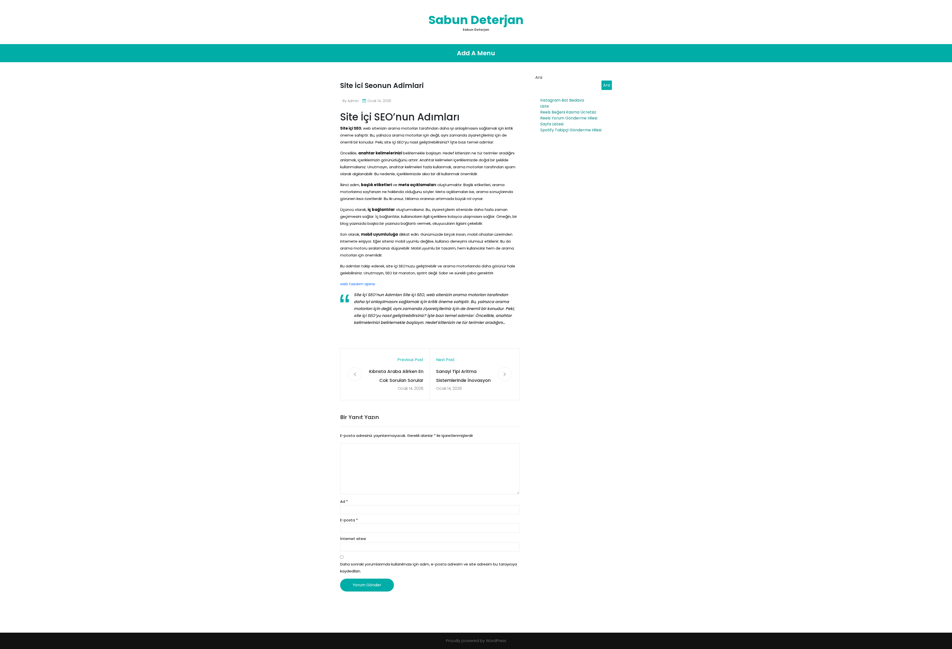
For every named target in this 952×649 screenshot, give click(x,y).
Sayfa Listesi (552, 124)
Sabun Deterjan (476, 20)
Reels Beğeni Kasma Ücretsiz (568, 112)
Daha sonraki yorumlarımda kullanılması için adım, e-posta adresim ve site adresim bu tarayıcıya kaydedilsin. (428, 568)
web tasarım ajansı (357, 283)
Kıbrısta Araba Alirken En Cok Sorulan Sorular (396, 375)
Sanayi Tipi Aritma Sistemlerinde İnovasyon (463, 375)
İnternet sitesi (353, 538)
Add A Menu (476, 53)
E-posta (349, 520)
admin (353, 100)
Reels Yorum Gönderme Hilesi (568, 118)
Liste (544, 106)
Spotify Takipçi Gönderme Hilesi (570, 130)
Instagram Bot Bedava (562, 100)
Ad (344, 501)
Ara (538, 77)
